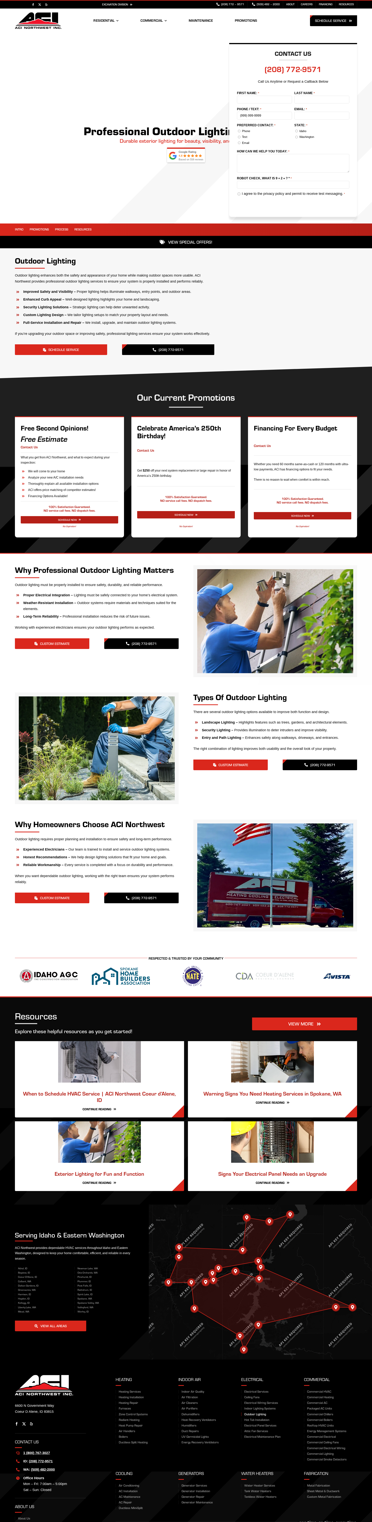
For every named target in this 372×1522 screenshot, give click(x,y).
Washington (306, 136)
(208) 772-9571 (293, 69)
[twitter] (39, 4)
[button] (290, 1301)
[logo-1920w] (38, 14)
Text (244, 136)
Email (245, 142)
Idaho (302, 131)
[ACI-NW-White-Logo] (44, 1463)
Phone (246, 131)
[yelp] (46, 4)
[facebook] (33, 4)
